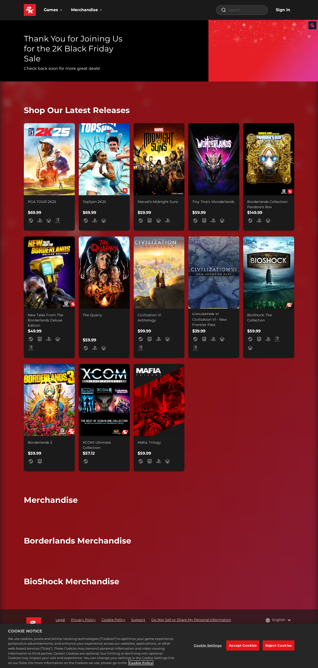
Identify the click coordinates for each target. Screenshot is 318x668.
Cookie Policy (141, 663)
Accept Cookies (243, 645)
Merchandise (84, 9)
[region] (159, 646)
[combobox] (242, 10)
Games (51, 9)
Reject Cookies (278, 645)
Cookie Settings (208, 645)
